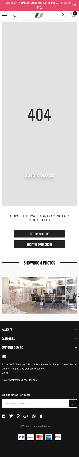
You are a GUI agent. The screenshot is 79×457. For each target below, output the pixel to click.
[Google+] (25, 416)
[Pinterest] (18, 416)
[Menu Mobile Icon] (4, 15)
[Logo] (39, 15)
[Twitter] (11, 416)
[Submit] (73, 403)
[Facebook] (3, 416)
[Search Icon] (15, 15)
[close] (75, 5)
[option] (39, 295)
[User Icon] (63, 15)
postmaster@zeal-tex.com (23, 379)
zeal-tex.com (33, 426)
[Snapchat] (41, 416)
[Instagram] (33, 416)
